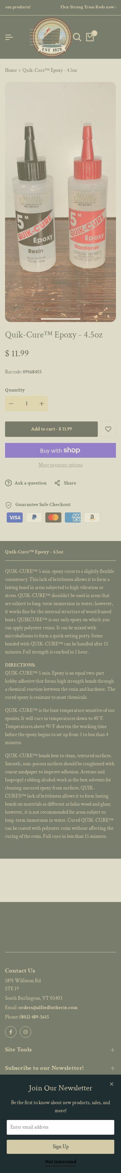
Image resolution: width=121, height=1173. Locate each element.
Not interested (60, 1162)
